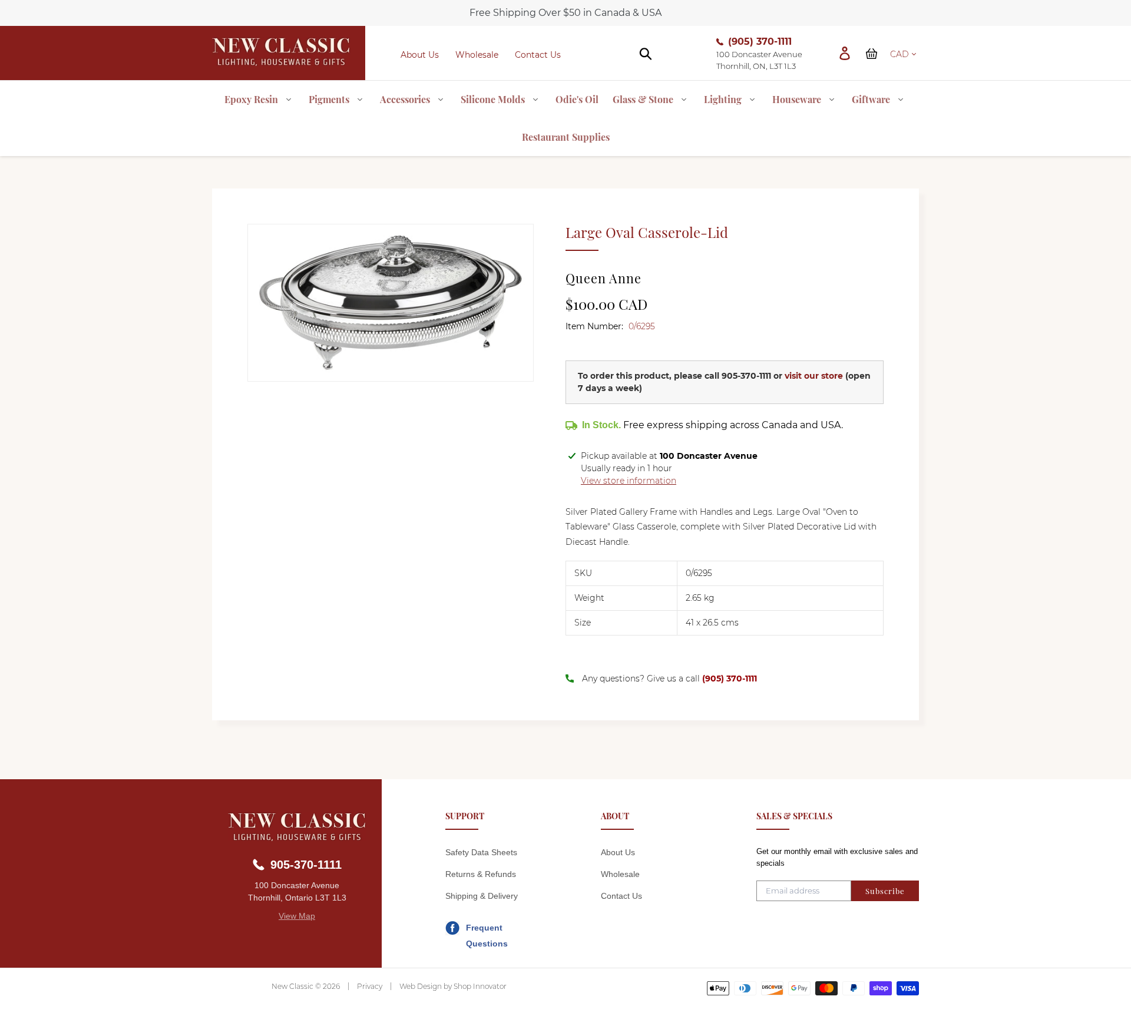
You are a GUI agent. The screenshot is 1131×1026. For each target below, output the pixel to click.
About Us (420, 54)
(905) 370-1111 (760, 41)
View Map (297, 916)
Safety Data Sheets (481, 852)
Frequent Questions (487, 929)
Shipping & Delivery (481, 896)
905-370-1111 (746, 375)
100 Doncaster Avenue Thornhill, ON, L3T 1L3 (759, 60)
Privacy (369, 986)
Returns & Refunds (480, 874)
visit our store (814, 375)
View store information (628, 480)
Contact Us (538, 54)
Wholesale (476, 54)
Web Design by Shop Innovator (453, 986)
